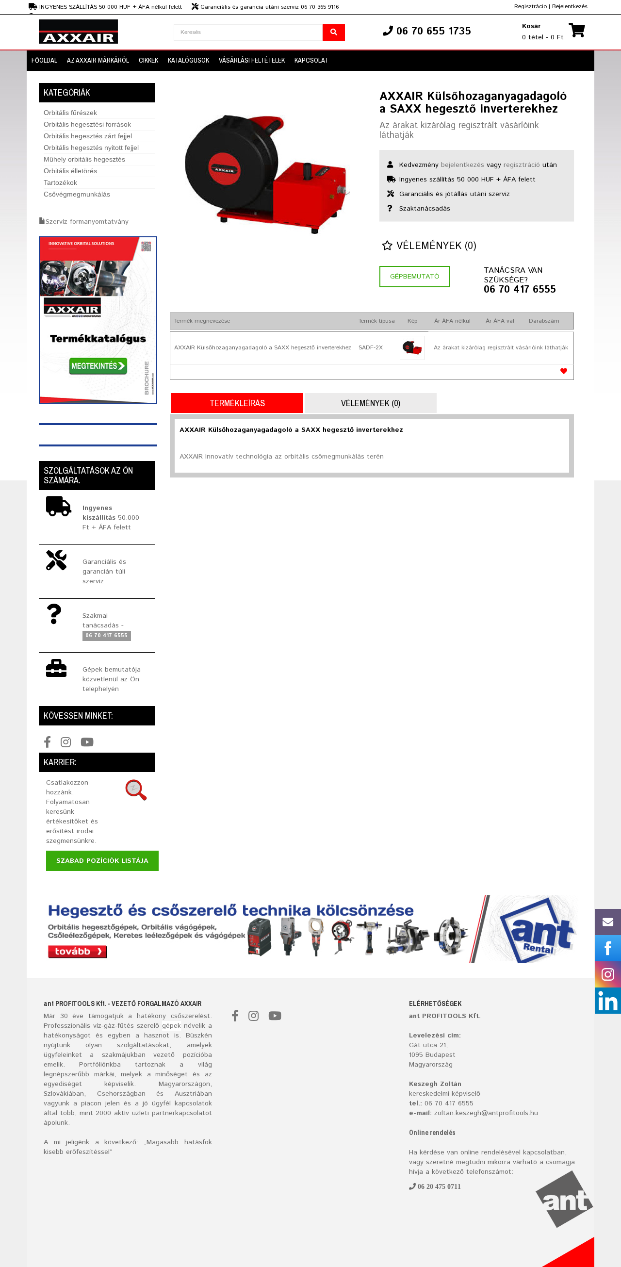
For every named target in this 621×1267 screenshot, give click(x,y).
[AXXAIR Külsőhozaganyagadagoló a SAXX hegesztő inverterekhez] (267, 174)
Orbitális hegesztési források (87, 124)
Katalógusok (188, 60)
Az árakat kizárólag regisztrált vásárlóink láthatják (459, 130)
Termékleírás (237, 403)
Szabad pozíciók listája (102, 861)
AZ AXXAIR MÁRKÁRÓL (98, 60)
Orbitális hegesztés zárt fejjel (88, 136)
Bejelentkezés (570, 6)
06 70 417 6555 (520, 290)
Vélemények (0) (434, 246)
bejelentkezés (462, 165)
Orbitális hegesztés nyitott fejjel (91, 147)
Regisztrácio (530, 6)
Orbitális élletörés (70, 171)
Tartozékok (60, 182)
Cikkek (148, 60)
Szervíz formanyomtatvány (87, 222)
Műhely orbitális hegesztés (84, 159)
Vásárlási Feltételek (252, 60)
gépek (171, 1026)
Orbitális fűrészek (70, 112)
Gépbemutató (415, 276)
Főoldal (44, 60)
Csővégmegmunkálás (77, 194)
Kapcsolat (311, 60)
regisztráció (522, 165)
